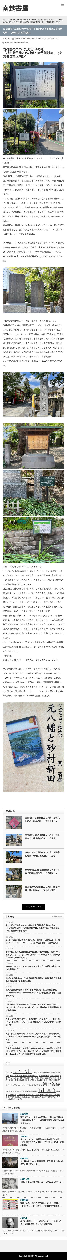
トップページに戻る (33, 907)
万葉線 (35, 1072)
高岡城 (55, 1097)
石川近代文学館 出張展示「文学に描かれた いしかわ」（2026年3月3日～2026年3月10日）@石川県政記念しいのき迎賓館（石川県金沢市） (33, 1022)
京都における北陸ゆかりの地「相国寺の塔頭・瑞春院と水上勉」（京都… (42, 854)
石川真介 (47, 1090)
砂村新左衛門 (25, 42)
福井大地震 (12, 1095)
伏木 (11, 1076)
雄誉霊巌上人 (36, 1097)
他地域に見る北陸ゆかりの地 (25, 38)
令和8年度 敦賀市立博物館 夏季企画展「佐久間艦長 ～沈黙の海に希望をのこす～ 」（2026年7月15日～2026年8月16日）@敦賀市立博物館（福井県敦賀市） (33, 955)
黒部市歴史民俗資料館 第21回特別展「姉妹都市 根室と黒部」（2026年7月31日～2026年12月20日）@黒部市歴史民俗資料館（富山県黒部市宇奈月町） (32, 928)
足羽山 (28, 1097)
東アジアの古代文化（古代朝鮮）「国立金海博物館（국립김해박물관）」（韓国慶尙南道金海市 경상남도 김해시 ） (42, 1120)
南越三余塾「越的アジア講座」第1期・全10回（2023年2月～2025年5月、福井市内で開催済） (40, 1204)
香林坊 (50, 1097)
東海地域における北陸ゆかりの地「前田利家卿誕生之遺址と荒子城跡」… (42, 871)
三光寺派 (41, 1072)
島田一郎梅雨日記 (51, 1080)
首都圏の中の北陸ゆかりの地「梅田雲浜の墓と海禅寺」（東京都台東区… (42, 888)
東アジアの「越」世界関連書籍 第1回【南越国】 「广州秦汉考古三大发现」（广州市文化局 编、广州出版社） (42, 1142)
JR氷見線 (9, 1072)
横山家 (8, 1091)
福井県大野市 (39, 1095)
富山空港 (14, 1080)
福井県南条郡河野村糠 (25, 1095)
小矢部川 (31, 1080)
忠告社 (10, 1085)
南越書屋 (31, 1256)
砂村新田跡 (9, 42)
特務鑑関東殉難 (31, 1091)
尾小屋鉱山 (39, 1080)
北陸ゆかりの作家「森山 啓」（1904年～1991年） (41, 1182)
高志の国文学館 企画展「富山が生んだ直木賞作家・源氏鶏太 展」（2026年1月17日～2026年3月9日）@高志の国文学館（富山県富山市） (33, 1037)
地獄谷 (15, 1078)
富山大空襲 (44, 1078)
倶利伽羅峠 (17, 1076)
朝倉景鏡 (51, 1084)
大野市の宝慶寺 (25, 1078)
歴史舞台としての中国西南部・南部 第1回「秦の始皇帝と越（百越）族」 (41, 1162)
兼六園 (25, 1076)
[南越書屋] (15, 8)
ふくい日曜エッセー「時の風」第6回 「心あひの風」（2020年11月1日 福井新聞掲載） (40, 1222)
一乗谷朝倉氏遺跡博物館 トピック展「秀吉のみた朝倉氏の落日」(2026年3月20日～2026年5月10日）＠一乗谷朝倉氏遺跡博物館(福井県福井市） (33, 1007)
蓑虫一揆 (52, 1095)
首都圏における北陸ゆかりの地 (47, 38)
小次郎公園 (23, 1080)
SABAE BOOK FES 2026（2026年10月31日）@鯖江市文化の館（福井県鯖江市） (33, 967)
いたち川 (22, 1071)
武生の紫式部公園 (18, 1091)
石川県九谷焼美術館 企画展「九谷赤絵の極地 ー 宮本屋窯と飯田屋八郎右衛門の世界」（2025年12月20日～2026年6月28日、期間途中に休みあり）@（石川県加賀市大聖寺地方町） (33, 1051)
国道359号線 (54, 1076)
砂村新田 (17, 42)
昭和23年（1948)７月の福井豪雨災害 (27, 1085)
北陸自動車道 (44, 1076)
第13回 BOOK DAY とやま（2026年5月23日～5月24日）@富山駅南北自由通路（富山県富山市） (33, 979)
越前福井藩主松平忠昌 (16, 1097)
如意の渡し (35, 1078)
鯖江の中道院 (16, 1099)
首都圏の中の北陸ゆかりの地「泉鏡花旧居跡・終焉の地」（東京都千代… (42, 819)
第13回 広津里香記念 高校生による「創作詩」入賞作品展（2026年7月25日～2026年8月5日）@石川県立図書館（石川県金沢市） (33, 941)
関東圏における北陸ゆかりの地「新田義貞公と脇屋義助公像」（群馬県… (42, 837)
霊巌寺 (44, 1097)
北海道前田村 (33, 1076)
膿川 (47, 1095)
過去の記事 (58, 916)
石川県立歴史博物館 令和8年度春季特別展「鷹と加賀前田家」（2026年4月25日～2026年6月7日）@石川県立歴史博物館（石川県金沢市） (33, 993)
